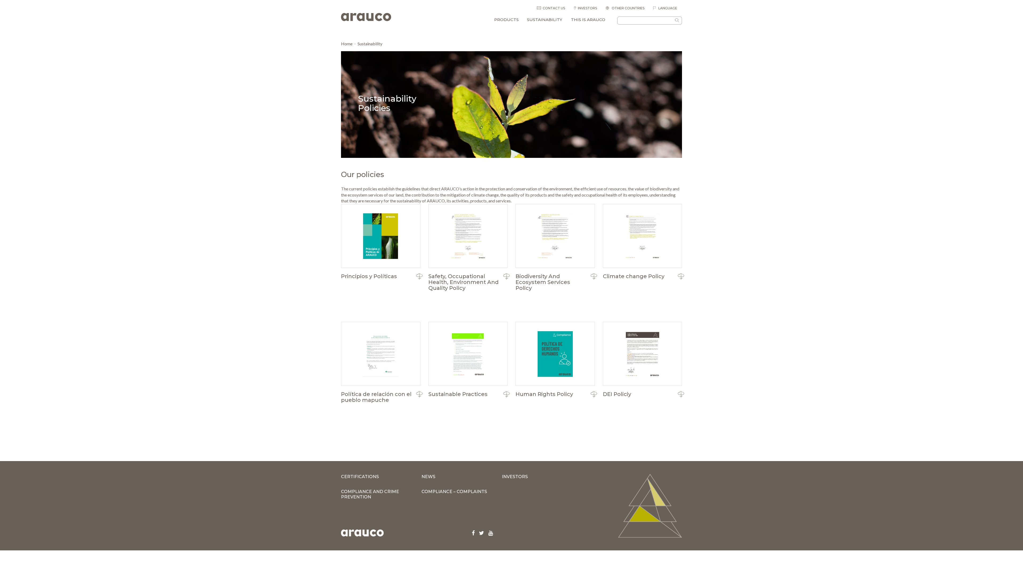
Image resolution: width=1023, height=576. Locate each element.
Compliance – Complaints (454, 491)
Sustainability (370, 43)
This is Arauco (588, 19)
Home (346, 43)
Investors (587, 8)
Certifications (360, 476)
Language (667, 8)
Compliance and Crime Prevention (370, 494)
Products (506, 19)
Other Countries (627, 8)
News (428, 476)
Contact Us (554, 8)
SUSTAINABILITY (544, 19)
